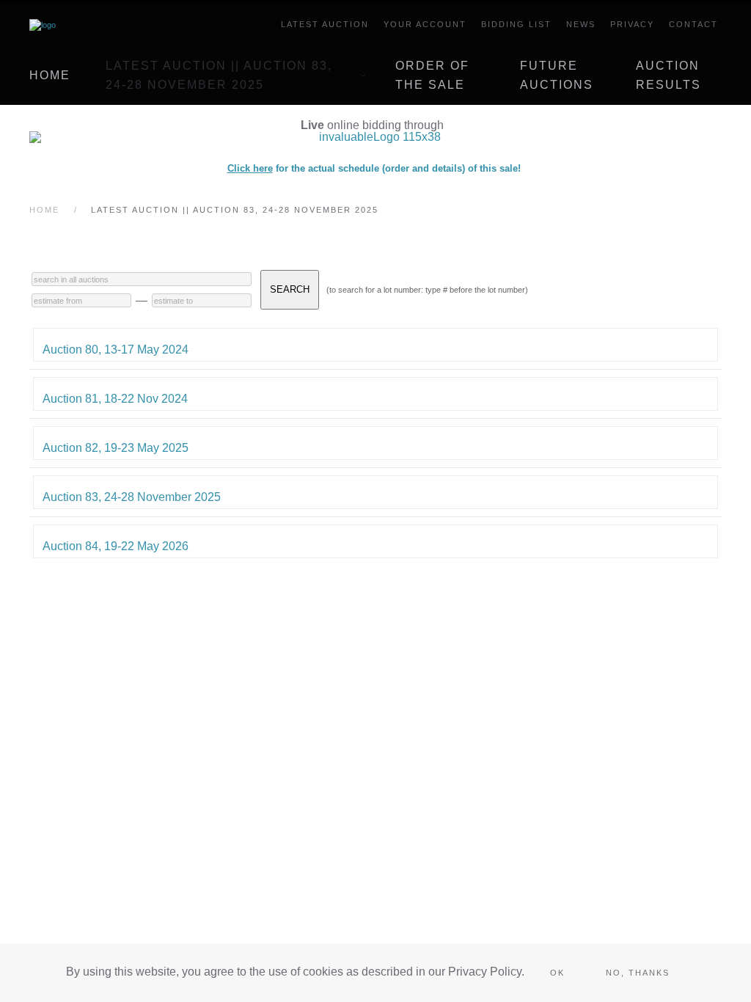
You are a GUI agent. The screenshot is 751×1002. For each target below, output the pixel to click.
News (581, 24)
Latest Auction (325, 24)
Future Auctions (556, 75)
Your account (425, 24)
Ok (557, 972)
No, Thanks (638, 972)
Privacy (632, 24)
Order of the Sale (432, 75)
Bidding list (516, 24)
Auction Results (668, 75)
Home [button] (49, 75)
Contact (693, 24)
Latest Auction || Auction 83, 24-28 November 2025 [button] (219, 75)
